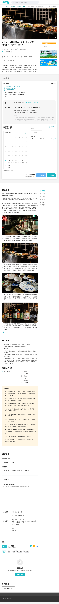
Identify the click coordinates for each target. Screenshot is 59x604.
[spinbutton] (51, 139)
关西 (10, 6)
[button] (7, 52)
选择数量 (33, 136)
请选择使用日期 (7, 128)
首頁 (3, 6)
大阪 (14, 6)
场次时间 (33, 128)
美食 (24, 6)
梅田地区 (19, 6)
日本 (7, 6)
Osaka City (23, 49)
